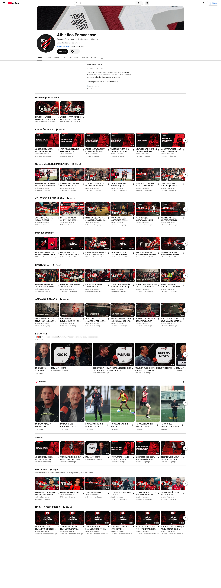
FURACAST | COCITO (94, 64)
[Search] (139, 3)
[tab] (39, 58)
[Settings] (203, 3)
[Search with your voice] (147, 3)
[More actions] (58, 117)
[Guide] (4, 3)
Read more (91, 89)
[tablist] (110, 58)
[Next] (185, 140)
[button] (91, 88)
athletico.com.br (64, 46)
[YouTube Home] (13, 3)
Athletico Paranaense (42, 154)
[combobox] (105, 3)
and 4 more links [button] (77, 46)
